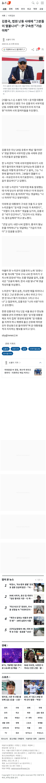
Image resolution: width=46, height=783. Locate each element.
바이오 (40, 718)
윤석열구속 (7, 353)
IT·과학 (29, 718)
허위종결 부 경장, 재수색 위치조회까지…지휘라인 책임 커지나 (17, 371)
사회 (3, 16)
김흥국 (5, 349)
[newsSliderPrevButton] (36, 580)
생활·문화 (5, 723)
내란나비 (15, 349)
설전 (24, 349)
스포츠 (5, 677)
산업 (5, 718)
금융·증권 (40, 713)
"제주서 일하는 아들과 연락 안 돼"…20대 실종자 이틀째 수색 (21, 621)
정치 (5, 708)
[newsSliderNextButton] (42, 580)
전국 (5, 713)
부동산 (17, 718)
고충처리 (41, 739)
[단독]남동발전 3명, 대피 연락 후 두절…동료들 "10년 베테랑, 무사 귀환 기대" (21, 632)
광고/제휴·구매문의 (17, 739)
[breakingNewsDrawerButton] (37, 3)
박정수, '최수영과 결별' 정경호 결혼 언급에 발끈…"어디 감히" (21, 587)
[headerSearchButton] (33, 3)
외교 (17, 713)
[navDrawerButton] (42, 3)
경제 (28, 708)
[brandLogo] (6, 2)
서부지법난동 (35, 349)
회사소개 (4, 739)
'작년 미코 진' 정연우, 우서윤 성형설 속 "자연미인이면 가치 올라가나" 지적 (20, 609)
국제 (40, 708)
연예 (4, 645)
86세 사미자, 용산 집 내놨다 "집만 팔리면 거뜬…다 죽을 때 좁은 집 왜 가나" (21, 598)
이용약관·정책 (31, 739)
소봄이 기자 (10, 39)
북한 (28, 713)
